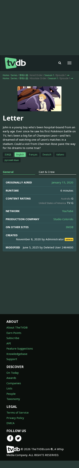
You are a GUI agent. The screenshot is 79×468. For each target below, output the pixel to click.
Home (6, 75)
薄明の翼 (23, 75)
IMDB (69, 227)
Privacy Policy (15, 418)
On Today (12, 372)
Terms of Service (17, 412)
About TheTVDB (17, 327)
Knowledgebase (16, 354)
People (11, 393)
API (8, 343)
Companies (13, 383)
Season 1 (49, 75)
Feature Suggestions (19, 348)
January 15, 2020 (62, 182)
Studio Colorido (63, 219)
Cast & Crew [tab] (47, 172)
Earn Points (13, 333)
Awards (11, 378)
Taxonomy (13, 399)
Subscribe (12, 338)
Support (11, 359)
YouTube (67, 211)
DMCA (10, 423)
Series (14, 75)
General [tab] (8, 172)
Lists (9, 388)
